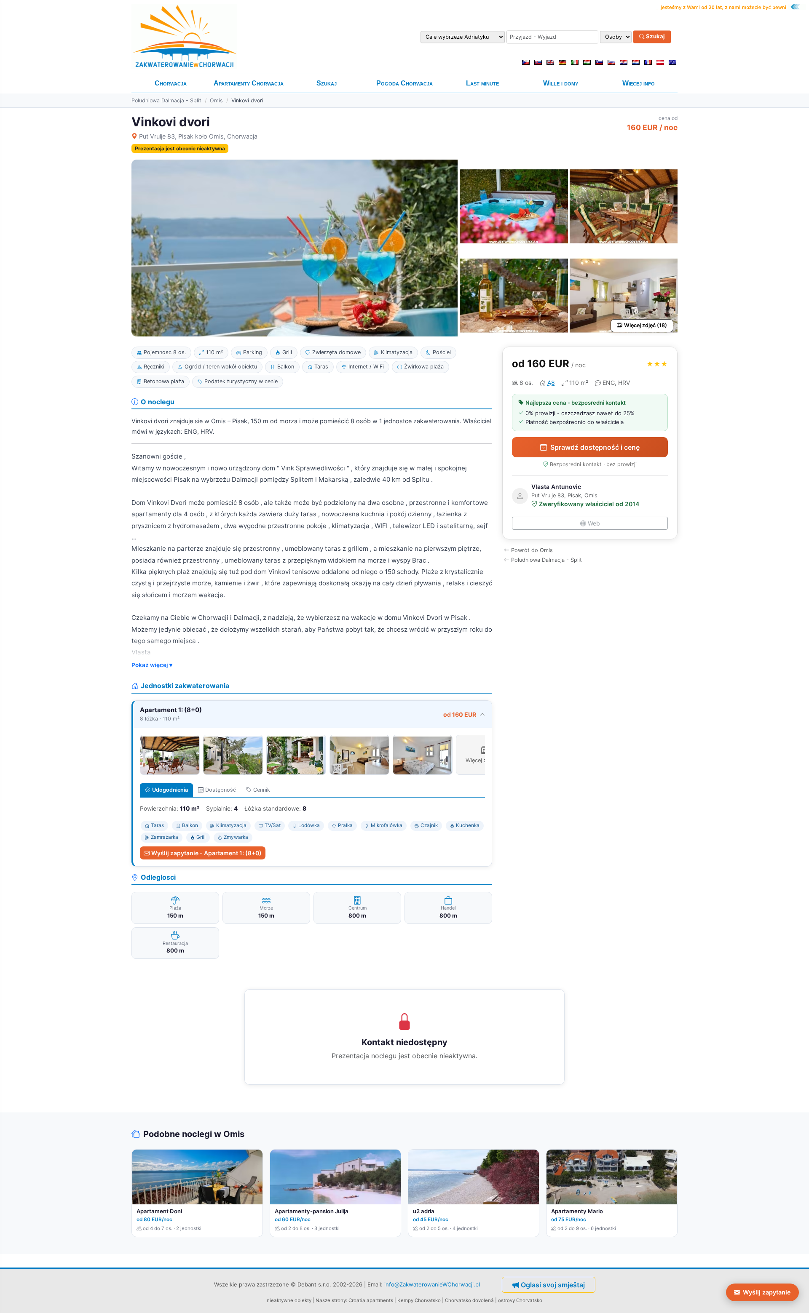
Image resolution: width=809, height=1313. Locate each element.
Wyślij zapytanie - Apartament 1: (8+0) (206, 853)
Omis (216, 100)
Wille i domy (560, 83)
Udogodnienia (170, 790)
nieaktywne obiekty (289, 1300)
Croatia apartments (370, 1300)
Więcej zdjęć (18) (645, 325)
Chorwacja (171, 83)
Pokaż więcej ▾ (151, 665)
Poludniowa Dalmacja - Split (166, 100)
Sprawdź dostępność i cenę (595, 447)
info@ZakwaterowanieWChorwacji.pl (432, 1284)
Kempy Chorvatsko (419, 1300)
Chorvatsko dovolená (469, 1300)
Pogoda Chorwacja (404, 83)
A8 (551, 382)
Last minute (482, 83)
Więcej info (638, 83)
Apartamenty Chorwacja (249, 83)
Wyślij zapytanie (767, 1292)
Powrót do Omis (532, 550)
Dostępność (220, 790)
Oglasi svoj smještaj (553, 1285)
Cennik (261, 790)
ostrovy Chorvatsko (520, 1300)
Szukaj (655, 36)
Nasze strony (331, 1300)
